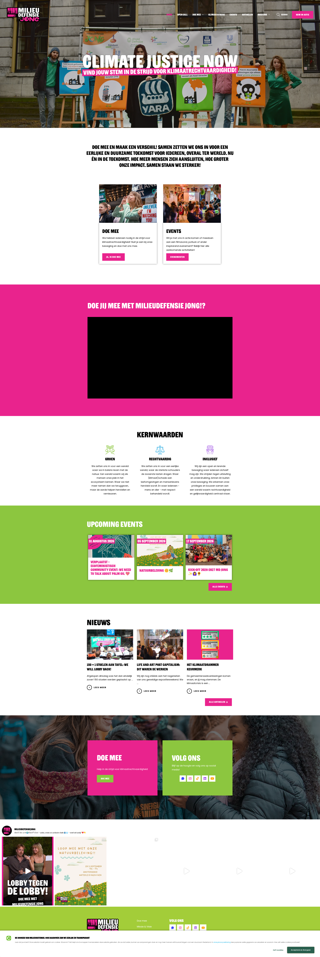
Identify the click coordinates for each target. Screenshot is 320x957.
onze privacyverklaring (222, 942)
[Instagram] (190, 778)
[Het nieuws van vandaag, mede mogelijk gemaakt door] (133, 871)
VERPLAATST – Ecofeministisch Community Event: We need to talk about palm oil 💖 (111, 567)
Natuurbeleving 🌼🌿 (156, 570)
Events (173, 231)
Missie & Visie (144, 926)
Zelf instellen (278, 950)
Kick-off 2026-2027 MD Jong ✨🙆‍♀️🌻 (208, 572)
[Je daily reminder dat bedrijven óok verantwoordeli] (292, 871)
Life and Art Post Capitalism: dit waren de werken (158, 667)
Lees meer (100, 687)
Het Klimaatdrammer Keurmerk (203, 667)
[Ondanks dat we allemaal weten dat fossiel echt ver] (28, 871)
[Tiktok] (197, 778)
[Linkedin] (205, 778)
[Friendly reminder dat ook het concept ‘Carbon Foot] (186, 871)
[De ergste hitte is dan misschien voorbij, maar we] (239, 871)
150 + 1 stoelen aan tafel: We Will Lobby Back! (107, 667)
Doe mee (110, 231)
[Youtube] (212, 778)
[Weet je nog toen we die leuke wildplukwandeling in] (80, 871)
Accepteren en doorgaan (301, 950)
